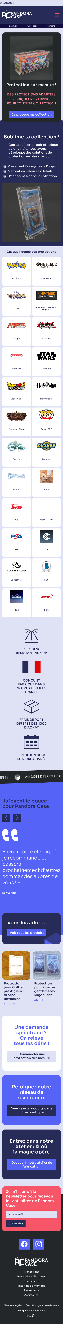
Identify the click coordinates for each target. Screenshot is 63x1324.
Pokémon (12, 26)
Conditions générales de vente (42, 1305)
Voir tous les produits (27, 933)
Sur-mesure (31, 1281)
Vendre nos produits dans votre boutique (31, 1110)
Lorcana (51, 26)
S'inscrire (15, 1223)
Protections (31, 1271)
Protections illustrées (31, 1276)
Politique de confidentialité (31, 1310)
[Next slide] (17, 818)
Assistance (31, 1295)
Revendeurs (31, 1290)
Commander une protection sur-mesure (31, 1056)
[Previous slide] (6, 818)
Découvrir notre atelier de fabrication (31, 1164)
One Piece (32, 26)
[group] (16, 978)
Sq (32, 1316)
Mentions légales (13, 1305)
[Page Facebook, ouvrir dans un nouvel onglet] (24, 1244)
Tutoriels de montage (31, 1285)
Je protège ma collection (32, 114)
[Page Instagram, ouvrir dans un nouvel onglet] (38, 1244)
